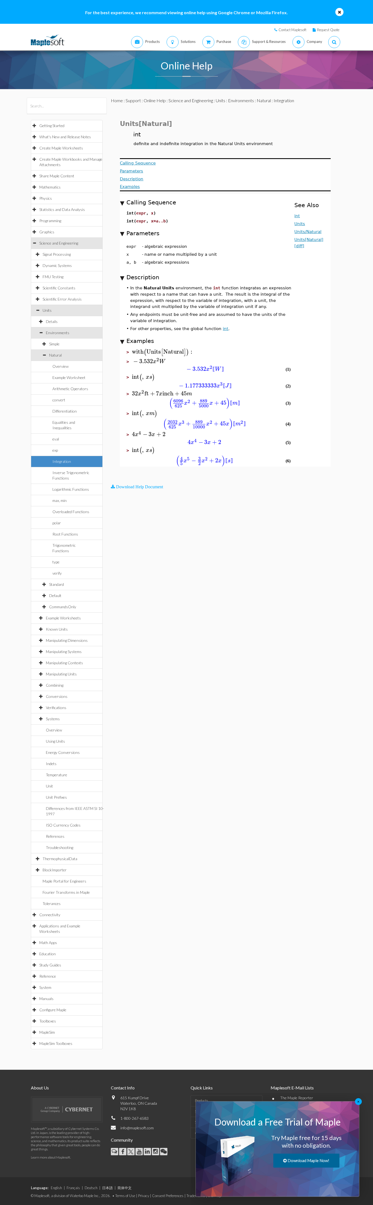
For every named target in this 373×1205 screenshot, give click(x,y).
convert (58, 400)
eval (55, 439)
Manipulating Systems (64, 651)
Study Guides (50, 965)
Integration (61, 461)
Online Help (155, 100)
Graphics (46, 232)
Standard (56, 584)
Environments (57, 332)
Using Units (55, 741)
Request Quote (328, 30)
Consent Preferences (167, 1196)
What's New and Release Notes (65, 136)
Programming (50, 220)
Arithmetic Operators (70, 388)
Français (73, 1188)
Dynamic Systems (57, 265)
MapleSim (47, 1032)
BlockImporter (55, 870)
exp (55, 450)
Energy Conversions (63, 752)
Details (52, 321)
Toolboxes (47, 1021)
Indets (51, 763)
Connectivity (49, 914)
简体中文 (124, 1188)
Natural (55, 355)
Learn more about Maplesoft (50, 1157)
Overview (60, 366)
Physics (45, 198)
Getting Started (51, 125)
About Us (40, 1087)
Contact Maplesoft (292, 30)
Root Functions (65, 534)
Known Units (57, 629)
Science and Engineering (58, 243)
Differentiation (64, 411)
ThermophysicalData (60, 858)
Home (117, 100)
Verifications (56, 707)
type (56, 562)
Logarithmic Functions (70, 489)
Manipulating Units (61, 674)
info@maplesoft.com (137, 1127)
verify (57, 573)
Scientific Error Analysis (62, 299)
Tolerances (52, 903)
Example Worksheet (68, 377)
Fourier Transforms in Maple (66, 892)
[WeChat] (163, 1151)
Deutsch (91, 1188)
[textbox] (163, 351)
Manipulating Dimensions (67, 640)
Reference (47, 976)
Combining (54, 685)
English (56, 1188)
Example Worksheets (63, 618)
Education (47, 953)
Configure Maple (52, 1009)
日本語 (107, 1188)
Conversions (56, 696)
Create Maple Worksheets (61, 148)
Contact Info (123, 1087)
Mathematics (50, 187)
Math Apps (48, 942)
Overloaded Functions (70, 511)
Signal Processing (57, 254)
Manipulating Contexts (64, 662)
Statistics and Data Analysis (62, 209)
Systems (53, 718)
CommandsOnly (62, 606)
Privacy (143, 1196)
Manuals (46, 998)
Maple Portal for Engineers (64, 881)
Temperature (56, 774)
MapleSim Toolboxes (55, 1043)
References (55, 836)
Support (133, 100)
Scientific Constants (59, 288)
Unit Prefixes (56, 797)
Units (47, 310)
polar (56, 523)
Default (55, 595)
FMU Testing (53, 276)
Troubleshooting (59, 847)
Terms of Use (125, 1196)
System (45, 987)
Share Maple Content (56, 176)
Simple (54, 344)
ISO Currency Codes (63, 825)
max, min (59, 500)
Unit (49, 786)
